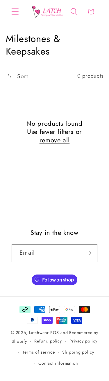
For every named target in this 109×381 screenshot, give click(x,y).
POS (54, 332)
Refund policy (48, 341)
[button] (15, 11)
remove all (55, 140)
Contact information (58, 363)
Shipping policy (78, 352)
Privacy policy (83, 341)
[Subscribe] (89, 253)
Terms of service (38, 352)
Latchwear (39, 332)
